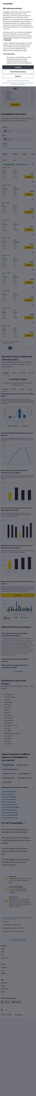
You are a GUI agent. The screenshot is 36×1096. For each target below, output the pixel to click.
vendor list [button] (8, 39)
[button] (18, 67)
